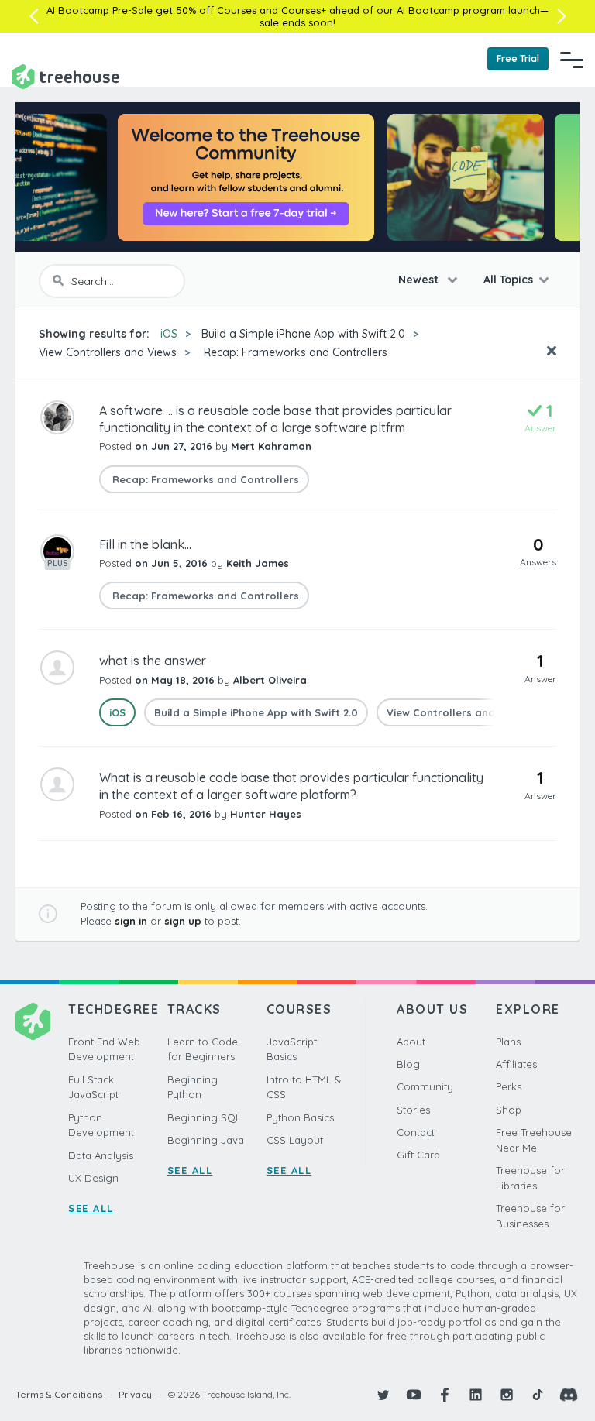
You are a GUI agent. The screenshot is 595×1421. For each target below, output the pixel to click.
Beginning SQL (204, 1117)
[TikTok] (538, 1395)
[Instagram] (507, 1395)
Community (425, 1086)
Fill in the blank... (145, 544)
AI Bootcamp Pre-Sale (99, 10)
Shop (508, 1110)
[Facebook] (445, 1395)
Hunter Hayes (265, 814)
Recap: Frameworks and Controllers (294, 352)
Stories (413, 1110)
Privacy (135, 1394)
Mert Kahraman (271, 446)
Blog (408, 1064)
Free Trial (518, 58)
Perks (508, 1086)
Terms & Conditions (58, 1394)
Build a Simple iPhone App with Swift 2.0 (303, 334)
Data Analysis (100, 1155)
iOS (168, 334)
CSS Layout (295, 1140)
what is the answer (152, 660)
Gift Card (418, 1154)
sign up (182, 921)
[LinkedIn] (476, 1395)
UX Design (93, 1178)
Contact (416, 1132)
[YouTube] (414, 1395)
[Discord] (569, 1395)
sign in (131, 921)
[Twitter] (383, 1395)
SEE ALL (91, 1208)
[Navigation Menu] (571, 59)
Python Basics (300, 1117)
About (411, 1041)
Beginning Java (205, 1140)
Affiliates (516, 1064)
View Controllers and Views (108, 352)
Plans (508, 1041)
